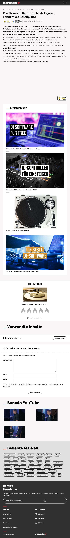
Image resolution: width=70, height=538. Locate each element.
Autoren (6, 523)
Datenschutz (7, 518)
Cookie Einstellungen (10, 527)
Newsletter (14, 501)
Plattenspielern (28, 51)
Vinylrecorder (54, 56)
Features (14, 9)
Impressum (7, 514)
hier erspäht (10, 53)
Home (4, 9)
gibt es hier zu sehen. (40, 61)
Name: (5, 374)
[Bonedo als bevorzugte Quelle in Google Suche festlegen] (17, 21)
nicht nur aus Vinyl (27, 26)
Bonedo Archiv (28, 21)
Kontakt (6, 510)
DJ (9, 9)
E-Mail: (5, 379)
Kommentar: (7, 360)
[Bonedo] (11, 3)
